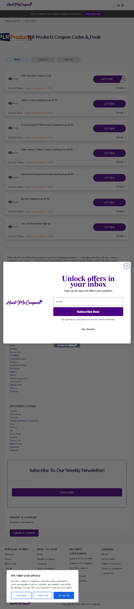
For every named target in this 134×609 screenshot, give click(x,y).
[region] (42, 586)
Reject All (43, 595)
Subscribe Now (88, 311)
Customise (21, 595)
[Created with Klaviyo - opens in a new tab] (67, 345)
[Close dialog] (126, 266)
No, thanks (88, 329)
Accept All (64, 595)
